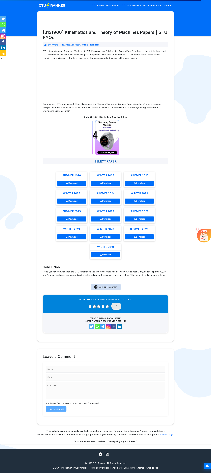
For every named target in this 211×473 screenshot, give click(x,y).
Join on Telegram (108, 287)
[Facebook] (3, 42)
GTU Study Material (131, 5)
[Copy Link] (3, 53)
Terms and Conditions (100, 467)
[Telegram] (3, 30)
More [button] (166, 5)
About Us (117, 467)
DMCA (56, 467)
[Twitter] (3, 19)
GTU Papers (98, 5)
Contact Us (129, 467)
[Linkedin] (3, 47)
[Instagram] (3, 36)
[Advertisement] (105, 82)
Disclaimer (66, 467)
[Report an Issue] (207, 465)
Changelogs (152, 467)
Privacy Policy (80, 467)
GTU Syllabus (113, 5)
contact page (166, 434)
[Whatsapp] (3, 24)
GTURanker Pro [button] (151, 5)
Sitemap (141, 467)
